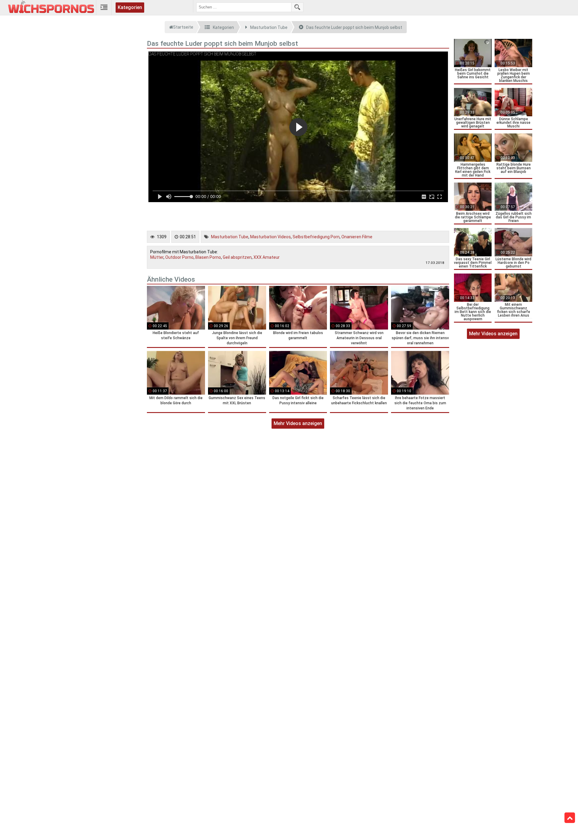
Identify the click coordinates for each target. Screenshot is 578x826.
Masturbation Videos (270, 236)
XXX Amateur (266, 257)
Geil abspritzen (237, 257)
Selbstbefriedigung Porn (316, 236)
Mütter (156, 257)
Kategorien (130, 7)
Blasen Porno (208, 257)
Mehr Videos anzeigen (298, 423)
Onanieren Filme (356, 236)
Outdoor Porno (179, 257)
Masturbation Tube (229, 236)
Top (569, 817)
